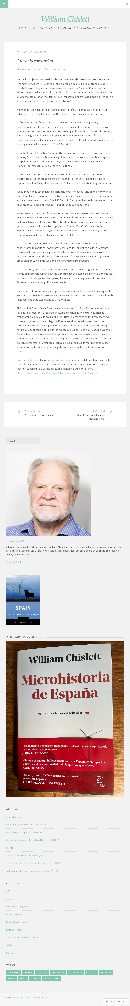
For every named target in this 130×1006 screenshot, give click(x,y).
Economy (42, 972)
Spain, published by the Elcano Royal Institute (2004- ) (33, 863)
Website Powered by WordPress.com (25, 997)
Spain (23, 978)
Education (58, 972)
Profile (9, 847)
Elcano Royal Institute (17, 922)
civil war (13, 972)
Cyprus (27, 972)
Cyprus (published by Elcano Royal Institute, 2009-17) (32, 840)
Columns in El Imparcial (31, 52)
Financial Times (13, 929)
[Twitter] (127, 4)
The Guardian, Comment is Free (22, 937)
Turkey (9, 945)
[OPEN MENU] (4, 4)
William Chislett (65, 19)
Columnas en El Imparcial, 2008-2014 (24, 832)
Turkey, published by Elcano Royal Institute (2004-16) (32, 870)
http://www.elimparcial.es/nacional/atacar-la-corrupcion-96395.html (57, 373)
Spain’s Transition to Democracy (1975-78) (27, 855)
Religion (106, 972)
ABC (8, 891)
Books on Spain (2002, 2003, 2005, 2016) (26, 824)
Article (9, 898)
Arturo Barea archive (16, 816)
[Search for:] (23, 441)
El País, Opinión (13, 914)
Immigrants (75, 972)
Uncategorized (13, 952)
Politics (91, 972)
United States (52, 978)
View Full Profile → (15, 561)
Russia (11, 978)
